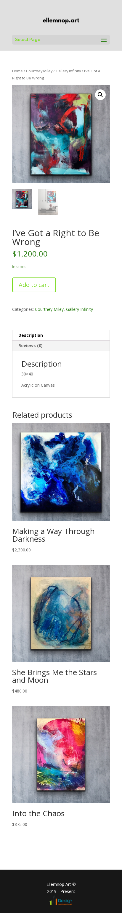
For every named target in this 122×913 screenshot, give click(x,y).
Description (30, 335)
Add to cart (34, 285)
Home (17, 71)
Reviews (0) (30, 345)
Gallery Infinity (68, 71)
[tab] (61, 335)
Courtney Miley (39, 71)
